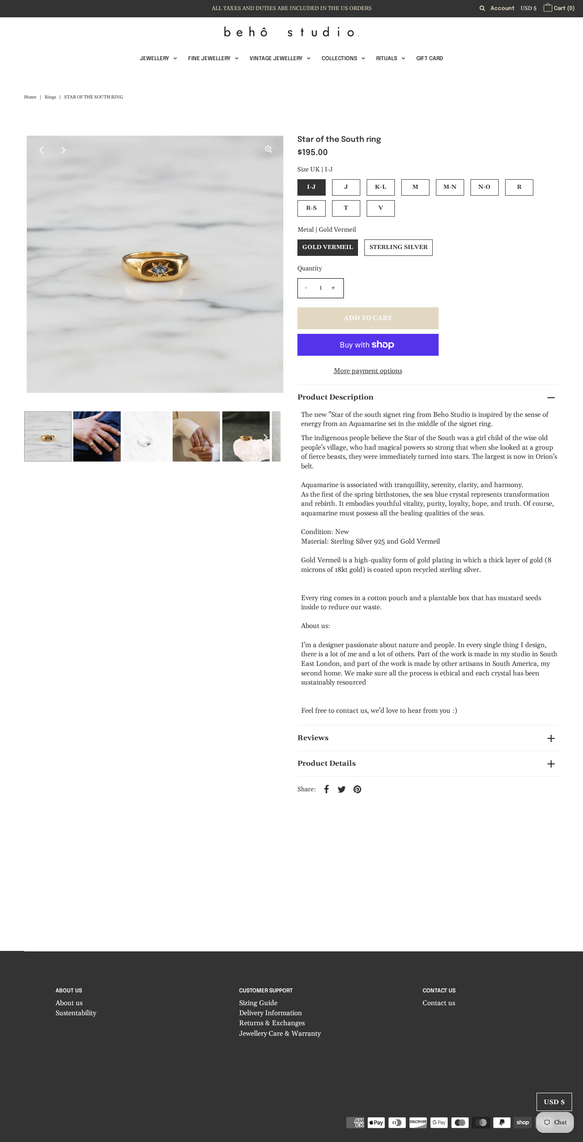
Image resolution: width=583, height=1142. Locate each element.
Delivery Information (270, 1013)
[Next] (63, 150)
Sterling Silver (398, 247)
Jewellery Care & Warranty (280, 1033)
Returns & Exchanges (272, 1023)
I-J (311, 187)
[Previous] (41, 150)
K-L (380, 187)
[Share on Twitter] (342, 789)
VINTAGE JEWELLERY (276, 59)
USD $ (529, 8)
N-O (484, 187)
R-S (311, 208)
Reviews (312, 737)
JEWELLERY (154, 59)
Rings (50, 97)
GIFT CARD (429, 59)
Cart (563, 8)
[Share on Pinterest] (357, 789)
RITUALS (386, 59)
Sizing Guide (258, 1003)
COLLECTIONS (339, 59)
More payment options (368, 371)
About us (69, 1003)
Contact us (439, 1003)
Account (503, 8)
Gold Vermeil (327, 247)
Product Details (326, 763)
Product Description (335, 397)
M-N (449, 187)
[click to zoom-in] (269, 150)
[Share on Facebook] (326, 789)
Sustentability (76, 1013)
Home (30, 97)
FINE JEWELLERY (209, 59)
